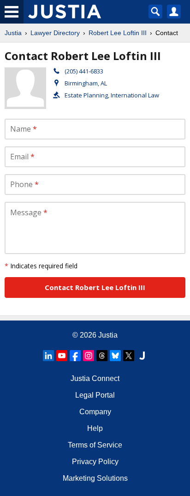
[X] (128, 355)
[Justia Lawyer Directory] (142, 355)
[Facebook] (75, 355)
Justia (13, 32)
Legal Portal (95, 395)
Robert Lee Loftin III (118, 32)
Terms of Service (95, 445)
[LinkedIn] (48, 355)
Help (95, 428)
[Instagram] (88, 355)
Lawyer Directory (55, 32)
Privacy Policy (95, 462)
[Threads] (101, 355)
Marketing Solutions (95, 478)
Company (95, 412)
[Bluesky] (115, 355)
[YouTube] (61, 355)
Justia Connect (95, 378)
